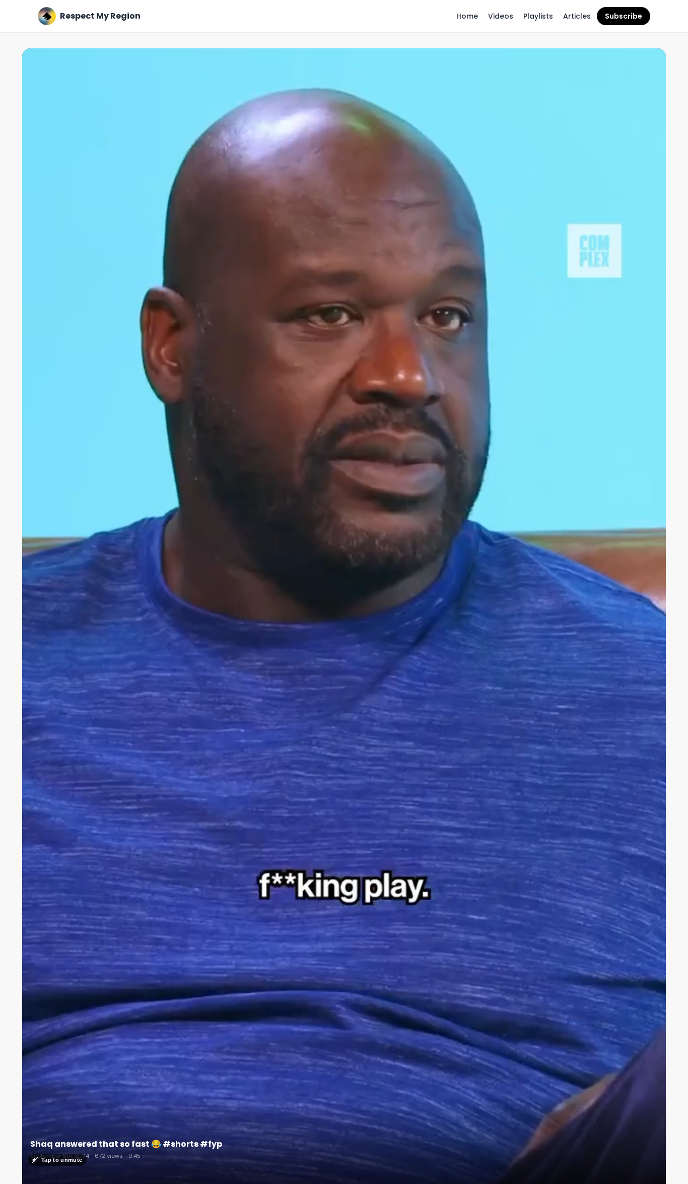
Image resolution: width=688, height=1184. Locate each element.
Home (467, 16)
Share (644, 61)
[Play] (344, 620)
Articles (577, 16)
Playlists (538, 16)
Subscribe (623, 16)
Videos (500, 16)
